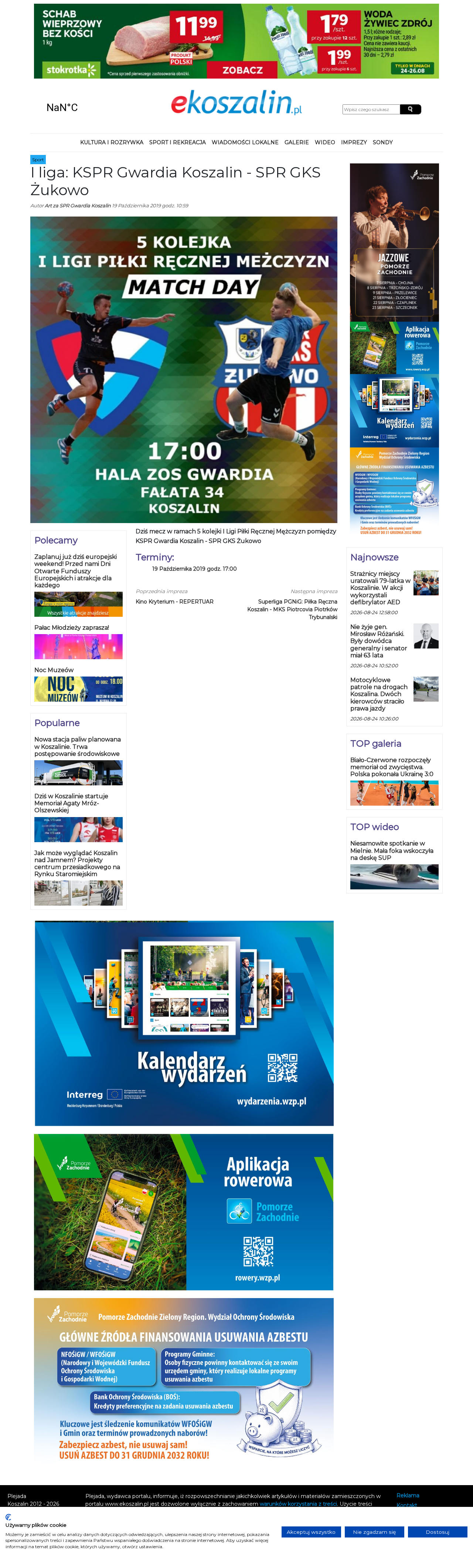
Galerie (297, 75)
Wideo (325, 75)
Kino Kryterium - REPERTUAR (175, 534)
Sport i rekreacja (177, 75)
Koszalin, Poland (84, 41)
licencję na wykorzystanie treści (214, 1452)
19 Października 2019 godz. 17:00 (194, 502)
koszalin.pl (411, 1458)
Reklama (408, 1428)
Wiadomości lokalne (245, 75)
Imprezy (354, 75)
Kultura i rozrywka (111, 75)
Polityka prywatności (423, 1448)
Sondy (383, 75)
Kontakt (407, 1438)
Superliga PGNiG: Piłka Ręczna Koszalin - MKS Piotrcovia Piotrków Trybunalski (292, 542)
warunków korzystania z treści (298, 1436)
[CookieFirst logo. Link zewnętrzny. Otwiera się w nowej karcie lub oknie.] (8, 1517)
